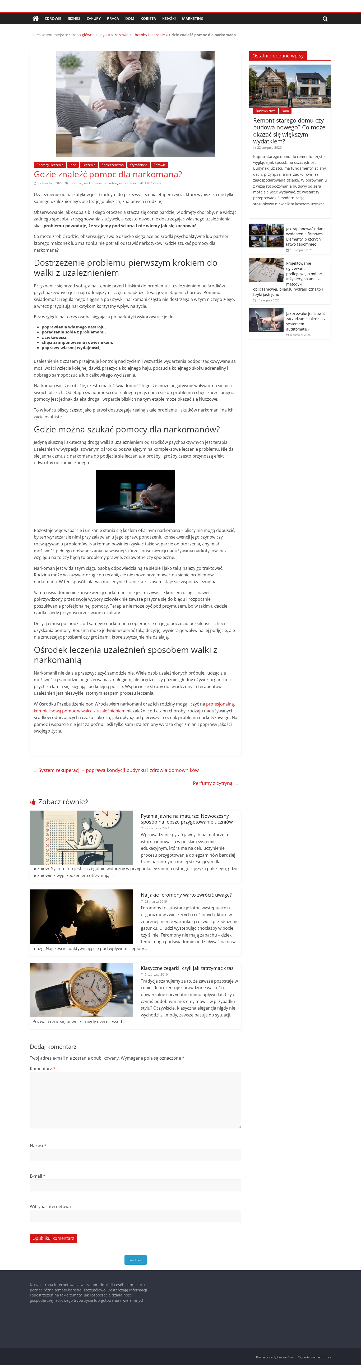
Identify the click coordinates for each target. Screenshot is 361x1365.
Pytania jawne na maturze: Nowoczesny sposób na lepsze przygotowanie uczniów (187, 819)
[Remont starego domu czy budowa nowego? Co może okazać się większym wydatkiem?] (290, 67)
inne (73, 164)
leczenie (76, 183)
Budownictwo (265, 111)
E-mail (37, 1176)
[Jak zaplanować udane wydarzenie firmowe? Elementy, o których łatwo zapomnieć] (266, 226)
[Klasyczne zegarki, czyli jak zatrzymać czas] (81, 966)
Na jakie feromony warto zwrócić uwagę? (186, 895)
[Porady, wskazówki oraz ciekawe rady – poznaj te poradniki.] (35, 18)
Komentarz (42, 1069)
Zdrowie (53, 18)
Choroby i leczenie (148, 34)
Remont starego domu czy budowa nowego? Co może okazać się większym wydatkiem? (289, 130)
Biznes (74, 18)
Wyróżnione (138, 164)
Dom (129, 18)
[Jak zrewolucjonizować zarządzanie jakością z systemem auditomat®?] (266, 311)
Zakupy (94, 18)
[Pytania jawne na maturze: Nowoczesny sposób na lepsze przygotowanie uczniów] (81, 814)
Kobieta (148, 18)
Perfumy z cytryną (216, 783)
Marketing (192, 18)
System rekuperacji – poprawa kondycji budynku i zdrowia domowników (116, 770)
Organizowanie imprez (314, 1357)
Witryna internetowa (50, 1206)
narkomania (93, 183)
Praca (113, 18)
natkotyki (110, 183)
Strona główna (82, 34)
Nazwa (38, 1146)
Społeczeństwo (113, 164)
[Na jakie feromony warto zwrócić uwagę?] (81, 893)
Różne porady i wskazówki (275, 1357)
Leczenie (88, 164)
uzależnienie (128, 183)
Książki (169, 18)
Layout (104, 34)
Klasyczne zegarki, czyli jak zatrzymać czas (187, 968)
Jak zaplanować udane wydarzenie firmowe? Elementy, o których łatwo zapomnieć (306, 236)
